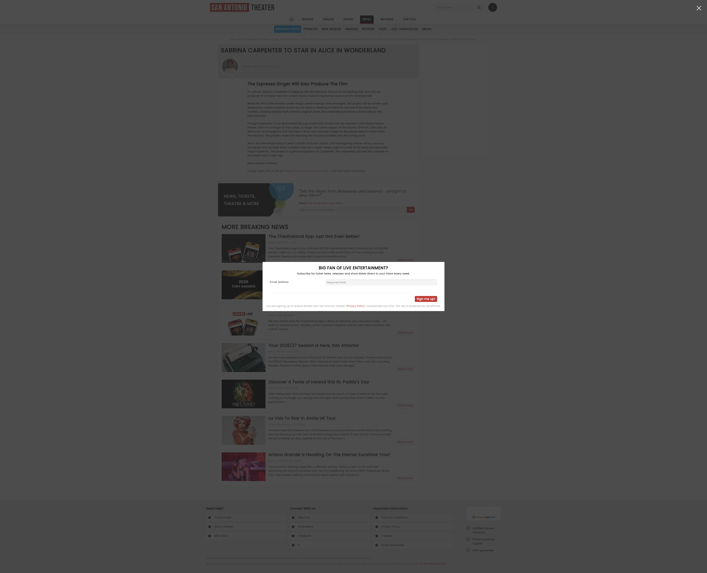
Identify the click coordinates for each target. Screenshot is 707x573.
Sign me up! (426, 299)
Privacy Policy (355, 306)
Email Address (279, 282)
